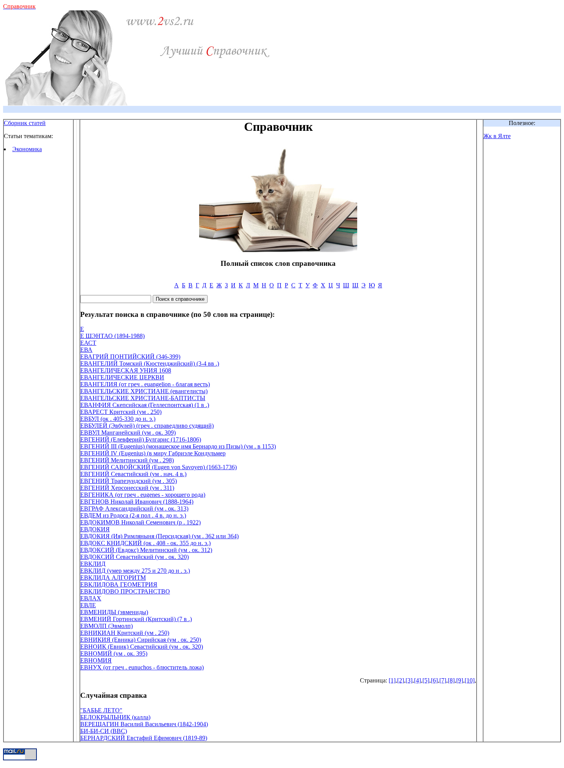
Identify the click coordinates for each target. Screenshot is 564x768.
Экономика (27, 149)
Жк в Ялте (497, 136)
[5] (425, 680)
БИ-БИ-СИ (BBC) (103, 731)
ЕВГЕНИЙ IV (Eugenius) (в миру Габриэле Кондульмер (153, 453)
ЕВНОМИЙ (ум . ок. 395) (113, 653)
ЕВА (86, 349)
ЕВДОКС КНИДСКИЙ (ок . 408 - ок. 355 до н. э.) (145, 543)
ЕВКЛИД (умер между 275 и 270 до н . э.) (135, 570)
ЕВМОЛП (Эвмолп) (106, 626)
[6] (434, 680)
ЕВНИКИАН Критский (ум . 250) (124, 633)
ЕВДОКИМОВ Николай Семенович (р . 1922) (140, 522)
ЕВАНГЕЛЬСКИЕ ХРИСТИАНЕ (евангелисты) (144, 391)
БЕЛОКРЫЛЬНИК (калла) (115, 717)
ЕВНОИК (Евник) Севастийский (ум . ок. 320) (141, 646)
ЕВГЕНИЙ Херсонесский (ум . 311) (127, 488)
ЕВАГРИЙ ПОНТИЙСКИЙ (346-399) (130, 356)
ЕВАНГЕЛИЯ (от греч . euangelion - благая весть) (145, 384)
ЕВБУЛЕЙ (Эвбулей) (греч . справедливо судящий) (147, 425)
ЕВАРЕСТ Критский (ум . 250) (121, 412)
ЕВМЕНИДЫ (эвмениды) (114, 612)
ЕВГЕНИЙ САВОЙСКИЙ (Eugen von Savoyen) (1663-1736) (158, 467)
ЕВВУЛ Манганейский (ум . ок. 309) (128, 432)
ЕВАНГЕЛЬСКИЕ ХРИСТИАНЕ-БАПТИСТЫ (142, 398)
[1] (392, 680)
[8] (451, 680)
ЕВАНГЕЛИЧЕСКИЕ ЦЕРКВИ (122, 377)
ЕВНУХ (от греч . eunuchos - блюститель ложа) (142, 667)
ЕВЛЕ (88, 605)
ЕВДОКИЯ (95, 529)
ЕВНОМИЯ (96, 660)
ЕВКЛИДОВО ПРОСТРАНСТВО (125, 591)
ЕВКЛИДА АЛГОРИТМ (113, 577)
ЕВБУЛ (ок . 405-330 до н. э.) (117, 418)
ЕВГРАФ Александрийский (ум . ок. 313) (134, 508)
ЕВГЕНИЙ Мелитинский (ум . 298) (127, 460)
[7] (442, 680)
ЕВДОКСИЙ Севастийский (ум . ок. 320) (134, 557)
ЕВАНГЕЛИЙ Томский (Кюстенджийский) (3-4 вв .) (149, 363)
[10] (470, 680)
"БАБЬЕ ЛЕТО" (101, 710)
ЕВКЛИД (93, 563)
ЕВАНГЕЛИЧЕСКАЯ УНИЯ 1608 (125, 370)
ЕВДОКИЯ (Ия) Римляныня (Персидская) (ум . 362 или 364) (159, 536)
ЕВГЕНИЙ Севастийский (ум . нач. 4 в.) (133, 474)
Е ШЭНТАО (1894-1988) (112, 336)
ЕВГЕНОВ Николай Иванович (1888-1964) (136, 501)
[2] (400, 680)
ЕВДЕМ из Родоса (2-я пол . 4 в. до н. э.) (133, 515)
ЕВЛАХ (90, 598)
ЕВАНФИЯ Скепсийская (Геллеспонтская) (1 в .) (144, 405)
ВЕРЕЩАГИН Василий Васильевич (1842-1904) (144, 724)
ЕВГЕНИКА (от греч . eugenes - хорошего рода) (142, 494)
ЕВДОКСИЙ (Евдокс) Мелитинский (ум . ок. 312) (146, 550)
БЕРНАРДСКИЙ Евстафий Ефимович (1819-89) (143, 738)
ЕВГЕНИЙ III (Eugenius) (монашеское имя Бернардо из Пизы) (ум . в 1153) (178, 446)
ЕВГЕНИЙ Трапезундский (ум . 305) (128, 481)
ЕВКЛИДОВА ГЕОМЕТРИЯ (118, 584)
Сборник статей (25, 123)
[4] (417, 680)
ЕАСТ (88, 343)
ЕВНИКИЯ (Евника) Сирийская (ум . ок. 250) (140, 639)
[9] (459, 680)
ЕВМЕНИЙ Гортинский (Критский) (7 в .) (136, 619)
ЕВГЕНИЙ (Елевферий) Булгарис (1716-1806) (140, 439)
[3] (409, 680)
